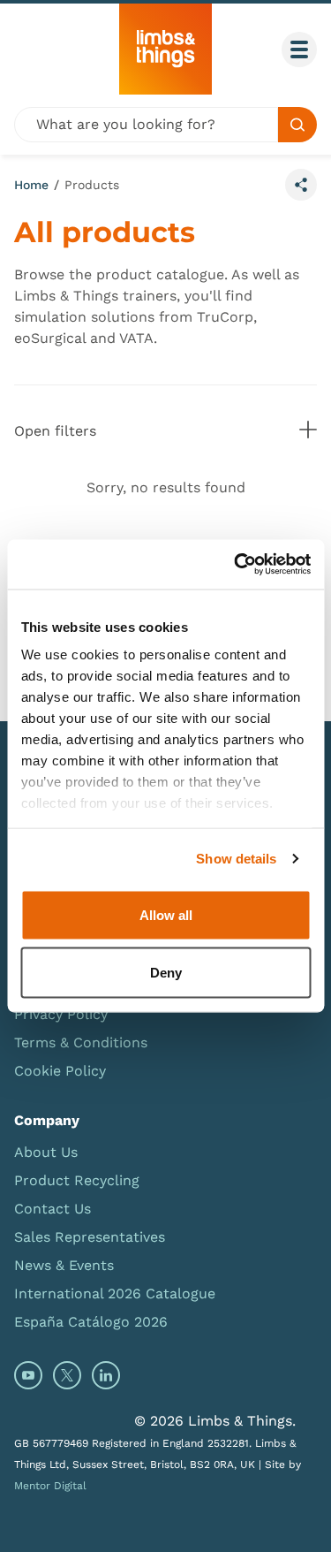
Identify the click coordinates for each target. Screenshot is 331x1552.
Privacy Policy (61, 1014)
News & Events (64, 1265)
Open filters (165, 430)
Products (91, 185)
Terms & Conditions (80, 1042)
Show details (236, 858)
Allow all (165, 914)
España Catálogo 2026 (91, 1321)
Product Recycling (76, 1180)
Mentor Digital (50, 1486)
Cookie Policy (60, 1070)
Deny (166, 972)
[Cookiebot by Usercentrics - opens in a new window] (236, 564)
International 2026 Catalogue (114, 1293)
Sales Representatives (89, 1237)
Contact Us (52, 1208)
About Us (46, 1152)
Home (31, 185)
